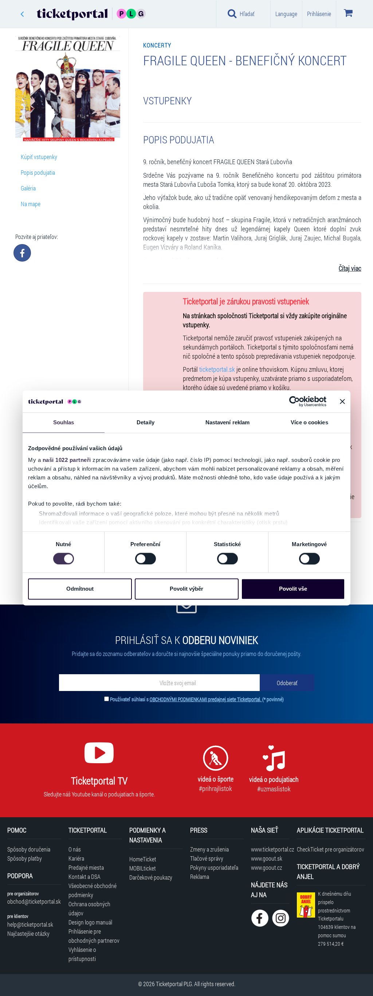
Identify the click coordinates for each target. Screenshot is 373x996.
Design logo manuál (90, 922)
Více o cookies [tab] (309, 422)
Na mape (30, 204)
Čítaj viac (350, 268)
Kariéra (76, 858)
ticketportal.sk (217, 369)
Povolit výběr (186, 589)
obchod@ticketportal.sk (34, 901)
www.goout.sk (266, 858)
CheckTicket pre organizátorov (330, 849)
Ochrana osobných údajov (89, 908)
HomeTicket (142, 859)
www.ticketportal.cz (270, 849)
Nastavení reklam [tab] (227, 422)
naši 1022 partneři (67, 460)
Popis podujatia (38, 172)
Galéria (28, 188)
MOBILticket (142, 868)
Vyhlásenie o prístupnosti (82, 954)
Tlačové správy (206, 858)
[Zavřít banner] (342, 401)
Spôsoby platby (24, 858)
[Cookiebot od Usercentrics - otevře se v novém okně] (294, 401)
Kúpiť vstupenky (39, 157)
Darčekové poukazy (150, 877)
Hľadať (247, 14)
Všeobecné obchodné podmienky (92, 890)
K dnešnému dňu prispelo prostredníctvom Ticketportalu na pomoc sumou (337, 918)
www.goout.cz (266, 867)
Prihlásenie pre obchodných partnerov (93, 935)
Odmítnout (80, 589)
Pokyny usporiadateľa (214, 867)
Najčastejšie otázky (28, 933)
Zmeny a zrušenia (209, 849)
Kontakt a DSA (84, 876)
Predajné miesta (86, 867)
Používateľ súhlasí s (197, 699)
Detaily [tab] (145, 422)
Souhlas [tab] (63, 422)
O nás (74, 849)
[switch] (145, 558)
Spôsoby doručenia (28, 849)
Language (286, 14)
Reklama (199, 876)
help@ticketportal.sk (30, 924)
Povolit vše (293, 589)
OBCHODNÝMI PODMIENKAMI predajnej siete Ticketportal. (206, 699)
